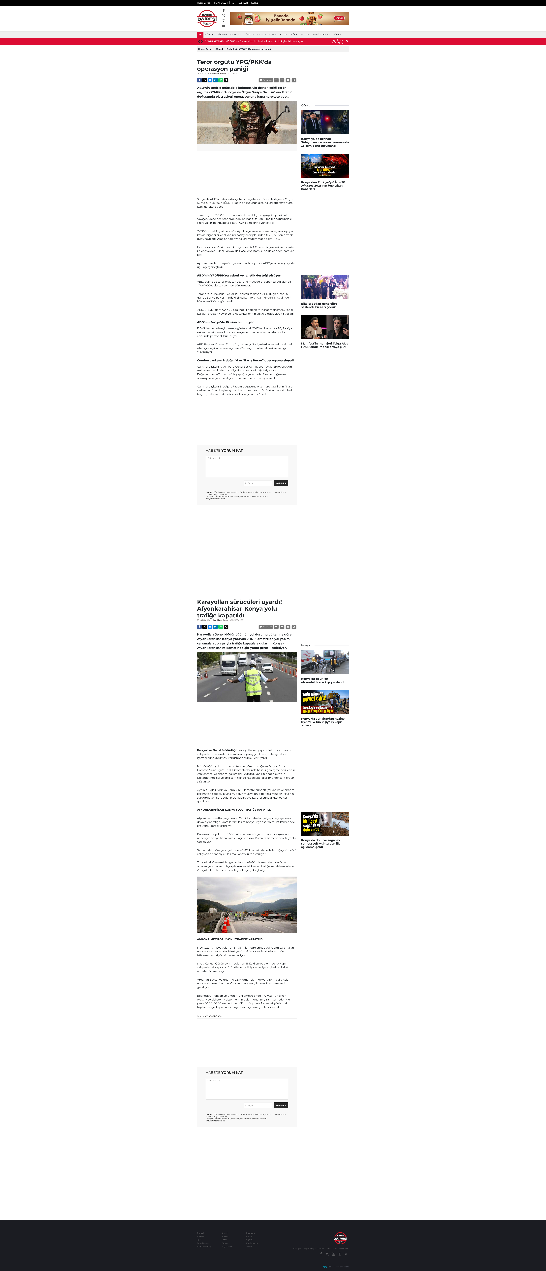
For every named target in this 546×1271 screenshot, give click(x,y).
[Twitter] (204, 80)
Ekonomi (235, 34)
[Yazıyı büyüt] (276, 80)
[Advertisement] (247, 173)
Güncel (210, 34)
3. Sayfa (261, 34)
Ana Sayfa (206, 49)
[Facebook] (199, 80)
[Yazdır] (294, 80)
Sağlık (293, 34)
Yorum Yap (267, 80)
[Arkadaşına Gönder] (288, 80)
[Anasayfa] (200, 35)
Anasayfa (297, 1249)
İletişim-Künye (309, 1249)
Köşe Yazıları (227, 1246)
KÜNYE (254, 3)
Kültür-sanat (252, 1243)
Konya (273, 34)
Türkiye (249, 34)
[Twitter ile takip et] (223, 15)
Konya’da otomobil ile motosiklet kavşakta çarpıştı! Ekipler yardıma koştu (274, 41)
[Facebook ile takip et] (223, 10)
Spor (283, 34)
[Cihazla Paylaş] (226, 80)
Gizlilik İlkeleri (331, 1249)
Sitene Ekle (343, 1249)
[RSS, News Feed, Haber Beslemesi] (346, 1254)
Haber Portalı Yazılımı (338, 1266)
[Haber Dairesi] (207, 18)
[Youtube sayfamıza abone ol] (223, 26)
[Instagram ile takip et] (223, 21)
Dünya (336, 34)
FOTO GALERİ (221, 3)
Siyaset (222, 34)
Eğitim (305, 34)
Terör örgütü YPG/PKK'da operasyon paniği (249, 49)
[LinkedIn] (215, 80)
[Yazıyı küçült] (282, 80)
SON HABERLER (239, 3)
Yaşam (249, 1246)
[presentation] (198, 41)
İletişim (321, 1249)
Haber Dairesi (204, 3)
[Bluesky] (210, 80)
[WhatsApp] (220, 80)
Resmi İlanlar (321, 34)
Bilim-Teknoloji (204, 1246)
